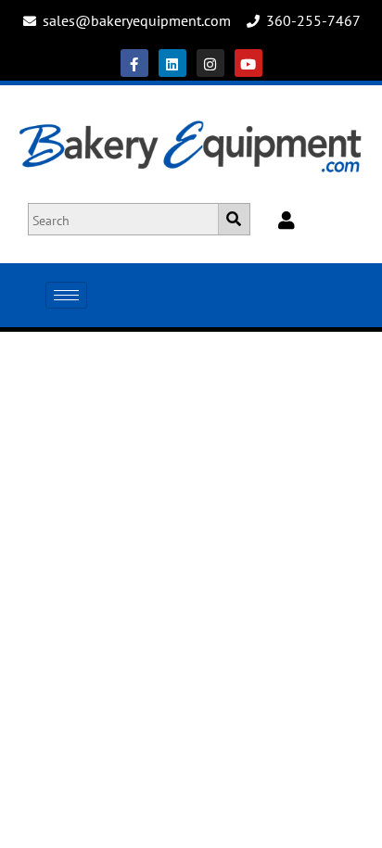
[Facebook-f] (134, 63)
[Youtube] (248, 63)
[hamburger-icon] (66, 295)
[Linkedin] (172, 63)
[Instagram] (210, 63)
